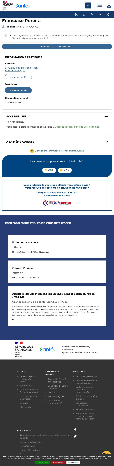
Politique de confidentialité (55, 401)
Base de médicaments (31, 442)
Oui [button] (50, 170)
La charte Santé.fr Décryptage (28, 397)
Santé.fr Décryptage (30, 450)
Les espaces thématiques (82, 404)
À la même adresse (20, 141)
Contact (24, 403)
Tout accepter (43, 463)
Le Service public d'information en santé (28, 379)
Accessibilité (16, 116)
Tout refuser (59, 463)
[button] (57, 151)
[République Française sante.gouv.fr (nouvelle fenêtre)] (24, 356)
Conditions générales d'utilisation (58, 387)
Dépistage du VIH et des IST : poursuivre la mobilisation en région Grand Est (53, 295)
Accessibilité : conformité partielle (58, 380)
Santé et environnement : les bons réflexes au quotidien (85, 416)
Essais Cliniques (27, 446)
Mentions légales (56, 396)
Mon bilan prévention (86, 376)
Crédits (51, 392)
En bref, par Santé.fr (85, 409)
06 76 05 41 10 (18, 90)
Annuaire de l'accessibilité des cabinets (86, 381)
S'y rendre (16, 77)
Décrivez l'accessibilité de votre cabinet (77, 127)
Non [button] (66, 170)
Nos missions (26, 385)
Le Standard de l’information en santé (29, 391)
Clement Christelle (26, 242)
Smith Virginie (23, 268)
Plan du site (25, 407)
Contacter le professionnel (57, 47)
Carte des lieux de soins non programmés (84, 390)
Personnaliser (73, 463)
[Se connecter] (109, 5)
